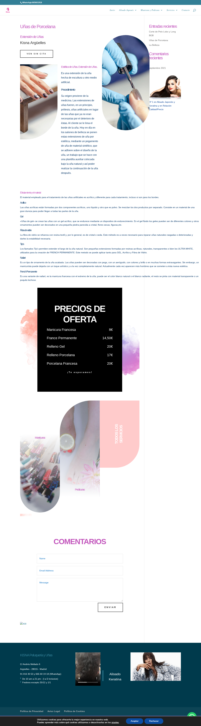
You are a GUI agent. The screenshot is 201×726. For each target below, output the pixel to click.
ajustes (115, 722)
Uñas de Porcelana (158, 40)
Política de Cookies (74, 711)
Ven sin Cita (36, 54)
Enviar (110, 607)
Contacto (186, 10)
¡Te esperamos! (79, 372)
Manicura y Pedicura (150, 10)
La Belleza (154, 45)
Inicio (112, 10)
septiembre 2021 (157, 68)
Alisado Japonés (126, 10)
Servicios (170, 10)
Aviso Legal (53, 711)
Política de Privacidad (31, 711)
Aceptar (135, 721)
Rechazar (154, 721)
